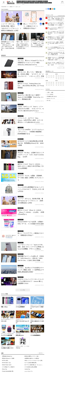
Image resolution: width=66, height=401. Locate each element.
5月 (63, 77)
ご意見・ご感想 (50, 92)
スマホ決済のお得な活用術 (31, 367)
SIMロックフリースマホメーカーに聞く (34, 360)
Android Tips (27, 369)
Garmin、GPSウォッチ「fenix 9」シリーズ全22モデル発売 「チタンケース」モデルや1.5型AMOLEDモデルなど (31, 109)
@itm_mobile (50, 8)
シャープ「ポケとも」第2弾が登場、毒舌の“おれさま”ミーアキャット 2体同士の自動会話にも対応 (30, 201)
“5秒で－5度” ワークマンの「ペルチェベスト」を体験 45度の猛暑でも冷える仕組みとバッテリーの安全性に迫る (22, 45)
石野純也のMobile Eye (7, 356)
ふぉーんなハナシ (29, 371)
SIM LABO (3, 321)
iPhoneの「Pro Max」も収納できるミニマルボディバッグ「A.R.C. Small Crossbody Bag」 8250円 (31, 155)
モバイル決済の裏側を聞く (31, 362)
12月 (46, 82)
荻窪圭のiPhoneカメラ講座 (8, 358)
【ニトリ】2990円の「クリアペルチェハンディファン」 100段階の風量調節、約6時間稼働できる (31, 132)
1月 (53, 77)
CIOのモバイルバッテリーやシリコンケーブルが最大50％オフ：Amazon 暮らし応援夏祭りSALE (31, 281)
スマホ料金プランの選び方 (8, 367)
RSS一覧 (48, 100)
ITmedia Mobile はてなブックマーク (54, 8)
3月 (48, 77)
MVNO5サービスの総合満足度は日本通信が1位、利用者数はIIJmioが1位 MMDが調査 (31, 143)
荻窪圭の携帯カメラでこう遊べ (32, 356)
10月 (51, 82)
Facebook (18, 24)
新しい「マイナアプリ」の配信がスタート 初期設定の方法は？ (31, 26)
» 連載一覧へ (40, 353)
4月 (46, 77)
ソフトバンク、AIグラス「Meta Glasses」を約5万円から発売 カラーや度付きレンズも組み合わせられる (30, 120)
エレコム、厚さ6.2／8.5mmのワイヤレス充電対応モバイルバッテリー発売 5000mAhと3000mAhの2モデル (31, 62)
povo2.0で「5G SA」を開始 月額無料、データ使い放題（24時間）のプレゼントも (31, 178)
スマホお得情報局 (20, 306)
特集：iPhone (4, 306)
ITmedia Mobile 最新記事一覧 (52, 8)
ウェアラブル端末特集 (6, 335)
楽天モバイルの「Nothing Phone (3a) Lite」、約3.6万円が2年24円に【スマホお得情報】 (31, 86)
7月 (58, 77)
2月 (51, 77)
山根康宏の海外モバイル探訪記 (32, 358)
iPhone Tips (4, 369)
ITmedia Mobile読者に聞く (8, 371)
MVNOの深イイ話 (6, 362)
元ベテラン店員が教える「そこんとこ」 (34, 364)
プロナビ (18, 348)
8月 (56, 77)
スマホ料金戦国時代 (35, 335)
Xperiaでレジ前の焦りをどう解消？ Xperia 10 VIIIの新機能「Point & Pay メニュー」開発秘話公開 (31, 97)
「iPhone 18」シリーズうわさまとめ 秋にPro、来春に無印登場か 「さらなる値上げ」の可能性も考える (56, 53)
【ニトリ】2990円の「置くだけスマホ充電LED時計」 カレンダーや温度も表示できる (56, 33)
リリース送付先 (50, 94)
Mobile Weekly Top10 (6, 364)
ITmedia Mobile (3, 6)
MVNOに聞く (5, 360)
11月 (49, 82)
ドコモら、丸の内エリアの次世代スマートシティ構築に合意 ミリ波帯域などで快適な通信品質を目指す (31, 270)
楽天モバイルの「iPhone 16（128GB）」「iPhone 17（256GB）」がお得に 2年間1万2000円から (31, 212)
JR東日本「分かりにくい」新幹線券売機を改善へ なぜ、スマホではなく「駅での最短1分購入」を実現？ (56, 58)
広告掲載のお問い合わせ (52, 96)
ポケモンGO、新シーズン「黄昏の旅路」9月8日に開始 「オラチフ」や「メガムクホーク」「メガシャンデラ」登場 (31, 74)
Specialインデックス (51, 98)
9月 (53, 82)
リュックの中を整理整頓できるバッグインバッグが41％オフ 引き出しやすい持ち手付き (31, 189)
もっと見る (22, 289)
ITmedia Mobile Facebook (48, 8)
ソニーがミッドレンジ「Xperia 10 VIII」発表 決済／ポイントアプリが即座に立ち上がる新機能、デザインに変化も (31, 247)
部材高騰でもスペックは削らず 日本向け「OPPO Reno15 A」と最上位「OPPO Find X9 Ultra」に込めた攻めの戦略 (31, 258)
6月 (60, 77)
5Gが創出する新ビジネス (7, 348)
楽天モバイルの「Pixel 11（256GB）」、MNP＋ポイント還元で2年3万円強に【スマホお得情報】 (31, 166)
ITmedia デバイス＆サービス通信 (46, 8)
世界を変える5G (20, 335)
